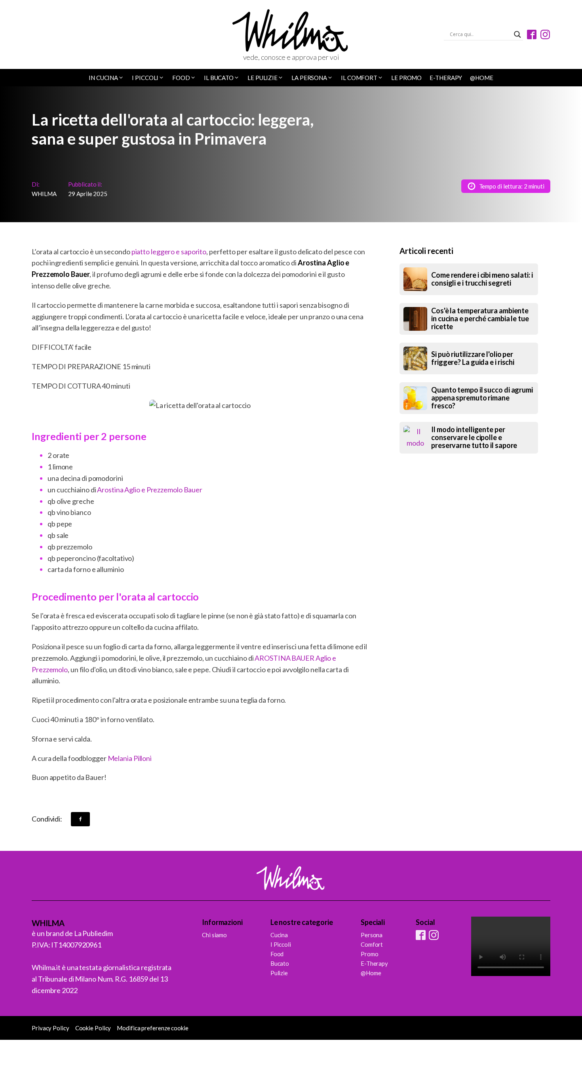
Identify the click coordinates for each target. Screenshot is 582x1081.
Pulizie (279, 972)
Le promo (406, 77)
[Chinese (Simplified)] (36, 35)
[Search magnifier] (517, 34)
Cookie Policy (93, 1027)
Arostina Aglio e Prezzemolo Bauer (149, 489)
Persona (371, 934)
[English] (46, 35)
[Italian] (56, 35)
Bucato (279, 963)
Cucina (279, 934)
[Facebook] (80, 819)
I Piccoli (280, 944)
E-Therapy (446, 77)
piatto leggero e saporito (169, 251)
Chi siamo (214, 934)
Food (277, 953)
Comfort (372, 944)
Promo (369, 953)
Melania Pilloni (130, 758)
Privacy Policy (50, 1027)
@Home (481, 77)
